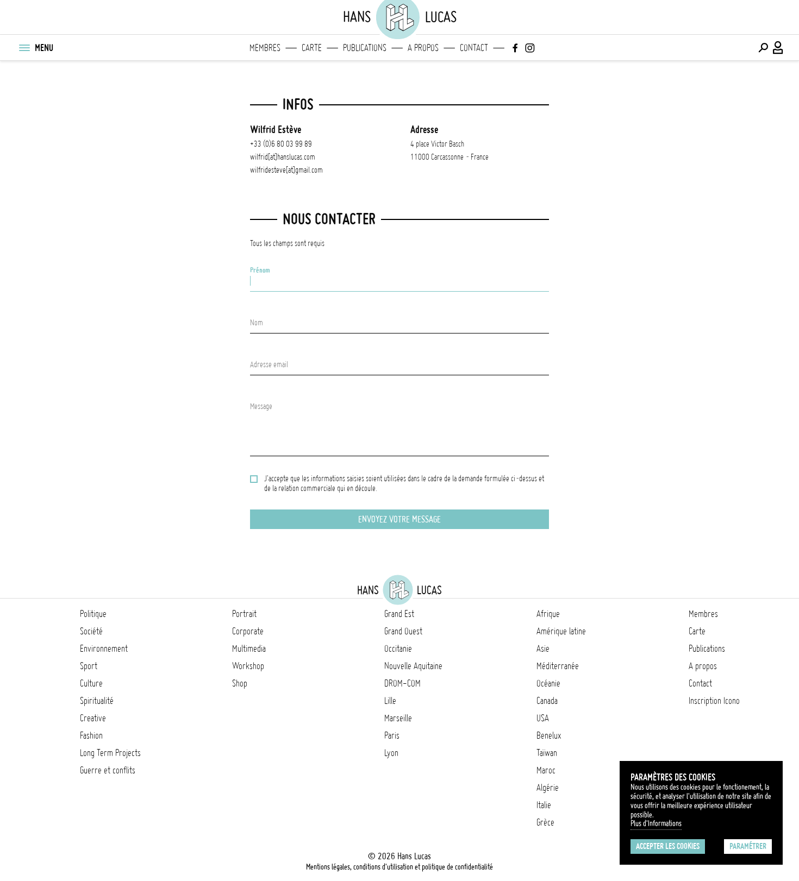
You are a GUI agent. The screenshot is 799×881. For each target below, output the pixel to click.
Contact (474, 47)
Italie (543, 805)
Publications (364, 47)
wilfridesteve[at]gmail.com (286, 170)
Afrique (548, 613)
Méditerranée (557, 665)
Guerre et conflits (107, 770)
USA (542, 718)
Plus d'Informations (656, 823)
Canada (547, 700)
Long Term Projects (110, 752)
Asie (543, 648)
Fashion (91, 735)
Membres (264, 47)
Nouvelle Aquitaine (413, 665)
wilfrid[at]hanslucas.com (282, 157)
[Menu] (24, 47)
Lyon (391, 752)
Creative (93, 718)
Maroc (545, 770)
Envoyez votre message (399, 519)
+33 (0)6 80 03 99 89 (281, 144)
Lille (390, 700)
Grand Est (399, 613)
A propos (423, 47)
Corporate (248, 631)
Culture (91, 683)
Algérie (547, 787)
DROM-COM (402, 683)
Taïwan (546, 752)
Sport (88, 665)
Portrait (244, 613)
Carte (312, 47)
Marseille (398, 718)
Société (91, 631)
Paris (392, 735)
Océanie (548, 683)
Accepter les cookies (668, 846)
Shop (239, 683)
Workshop (248, 665)
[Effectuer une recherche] (763, 47)
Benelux (548, 735)
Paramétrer (747, 846)
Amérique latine (561, 631)
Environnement (104, 648)
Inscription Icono (714, 700)
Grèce (545, 822)
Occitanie (398, 648)
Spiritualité (97, 700)
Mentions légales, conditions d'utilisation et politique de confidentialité (399, 867)
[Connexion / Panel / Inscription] (778, 47)
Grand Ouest (403, 631)
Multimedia (249, 648)
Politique (93, 613)
